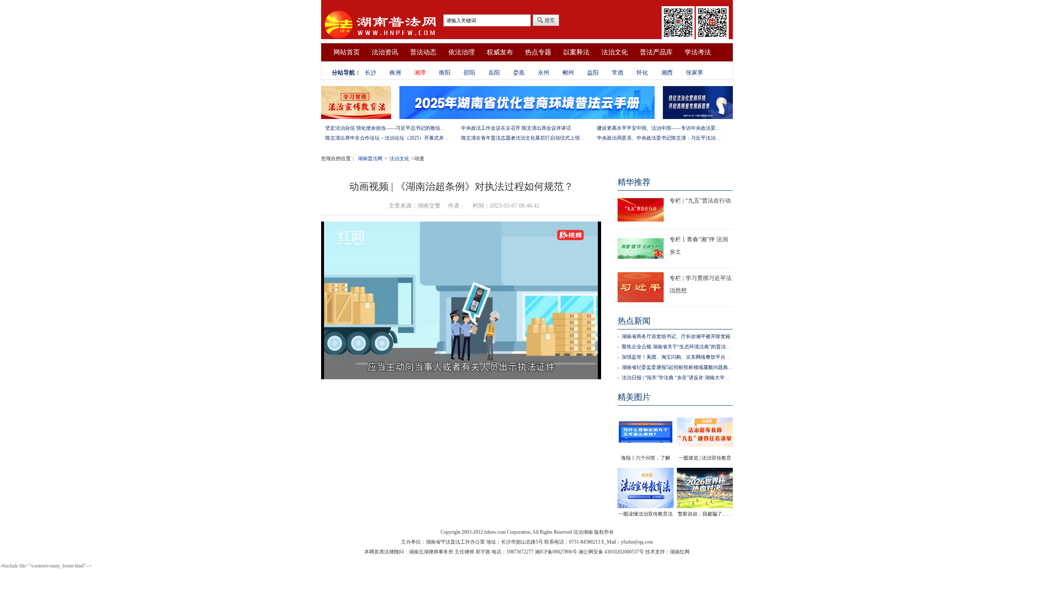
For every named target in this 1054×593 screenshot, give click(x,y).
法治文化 (615, 52)
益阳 (593, 73)
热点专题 (538, 52)
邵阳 (469, 73)
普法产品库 (656, 52)
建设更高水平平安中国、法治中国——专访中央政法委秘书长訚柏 (659, 128)
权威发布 (500, 52)
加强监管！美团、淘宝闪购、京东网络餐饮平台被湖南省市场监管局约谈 (677, 357)
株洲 (395, 73)
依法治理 (461, 52)
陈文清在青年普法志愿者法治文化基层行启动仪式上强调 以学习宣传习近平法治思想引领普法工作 (523, 138)
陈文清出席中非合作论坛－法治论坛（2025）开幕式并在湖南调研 (387, 138)
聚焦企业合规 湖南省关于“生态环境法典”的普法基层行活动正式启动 (677, 347)
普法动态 (423, 52)
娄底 (519, 73)
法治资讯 (385, 52)
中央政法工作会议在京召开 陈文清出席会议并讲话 (516, 128)
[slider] (461, 363)
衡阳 (444, 73)
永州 (543, 73)
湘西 (667, 73)
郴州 (568, 73)
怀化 (642, 73)
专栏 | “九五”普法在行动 (700, 201)
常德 (617, 73)
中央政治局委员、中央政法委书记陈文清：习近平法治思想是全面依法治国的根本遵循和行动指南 (659, 138)
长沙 (370, 73)
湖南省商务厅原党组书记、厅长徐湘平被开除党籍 (676, 336)
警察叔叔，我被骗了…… (705, 514)
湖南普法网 (370, 158)
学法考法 (698, 52)
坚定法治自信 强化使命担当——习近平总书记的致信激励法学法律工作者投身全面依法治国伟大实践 (387, 128)
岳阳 (494, 73)
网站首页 (346, 52)
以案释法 (576, 52)
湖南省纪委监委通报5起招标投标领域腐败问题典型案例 (677, 367)
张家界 (694, 73)
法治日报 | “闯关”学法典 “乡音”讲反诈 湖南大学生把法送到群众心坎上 (677, 378)
